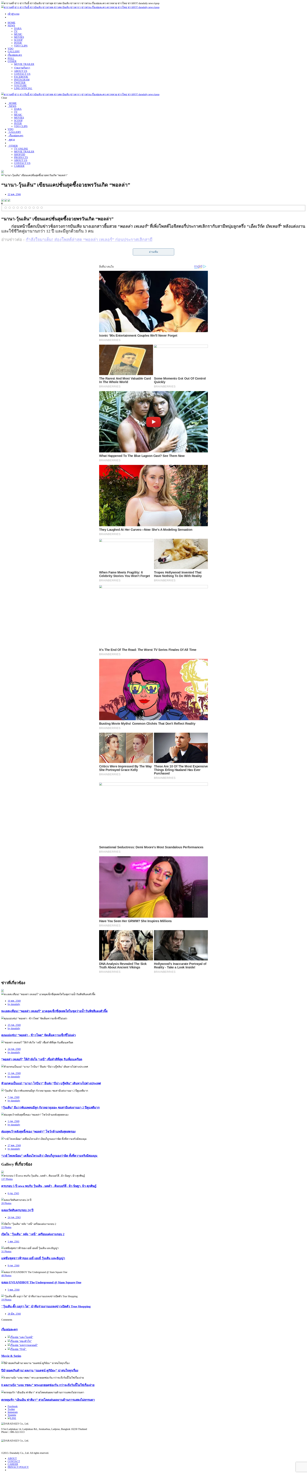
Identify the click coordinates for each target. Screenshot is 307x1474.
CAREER (19, 166)
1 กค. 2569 (13, 1121)
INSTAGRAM (21, 79)
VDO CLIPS (21, 45)
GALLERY (14, 51)
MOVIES (19, 37)
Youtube (12, 1415)
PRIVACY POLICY (18, 1467)
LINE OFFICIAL (23, 88)
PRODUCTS (21, 157)
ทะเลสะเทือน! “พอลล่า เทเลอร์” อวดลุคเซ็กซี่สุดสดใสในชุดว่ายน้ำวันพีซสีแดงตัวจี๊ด (54, 1011)
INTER (18, 42)
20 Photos (6, 1203)
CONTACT (14, 1461)
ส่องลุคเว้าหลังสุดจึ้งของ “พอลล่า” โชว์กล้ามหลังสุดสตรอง (38, 1131)
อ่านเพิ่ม (153, 251)
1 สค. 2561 (13, 1241)
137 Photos (7, 1179)
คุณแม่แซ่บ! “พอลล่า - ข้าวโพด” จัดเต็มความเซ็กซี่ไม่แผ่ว (38, 1035)
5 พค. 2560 (14, 1289)
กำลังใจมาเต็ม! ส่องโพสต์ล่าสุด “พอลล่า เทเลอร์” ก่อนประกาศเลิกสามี (89, 239)
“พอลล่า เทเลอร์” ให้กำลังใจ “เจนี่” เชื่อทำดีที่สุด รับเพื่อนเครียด (41, 1059)
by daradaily (14, 1004)
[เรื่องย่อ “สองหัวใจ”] (20, 1341)
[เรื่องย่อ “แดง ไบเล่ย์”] (20, 1337)
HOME (11, 22)
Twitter (11, 1409)
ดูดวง (11, 139)
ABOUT (12, 1458)
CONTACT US (22, 74)
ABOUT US (20, 71)
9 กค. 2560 (13, 1265)
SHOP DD (19, 154)
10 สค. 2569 (14, 1000)
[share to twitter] (5, 200)
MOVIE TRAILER (24, 64)
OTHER (12, 61)
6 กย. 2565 (13, 1193)
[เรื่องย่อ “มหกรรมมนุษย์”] (23, 1345)
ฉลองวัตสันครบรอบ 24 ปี (17, 1210)
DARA (18, 28)
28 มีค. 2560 (14, 1313)
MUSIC (18, 34)
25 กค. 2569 (14, 1025)
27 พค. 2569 (14, 1145)
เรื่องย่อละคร (15, 55)
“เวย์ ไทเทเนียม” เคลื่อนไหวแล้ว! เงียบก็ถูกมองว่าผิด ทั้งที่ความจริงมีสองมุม (49, 1155)
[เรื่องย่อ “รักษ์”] (17, 1349)
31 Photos (6, 1251)
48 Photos (6, 1275)
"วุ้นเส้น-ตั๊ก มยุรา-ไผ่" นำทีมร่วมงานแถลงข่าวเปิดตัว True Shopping (46, 1306)
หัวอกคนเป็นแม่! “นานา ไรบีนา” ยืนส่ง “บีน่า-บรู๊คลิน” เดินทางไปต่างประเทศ (51, 1083)
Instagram (13, 1412)
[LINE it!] (9, 200)
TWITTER (19, 82)
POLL (11, 58)
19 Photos (6, 1299)
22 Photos (6, 1227)
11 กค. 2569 (14, 1073)
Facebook (13, 1406)
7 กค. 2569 (13, 1097)
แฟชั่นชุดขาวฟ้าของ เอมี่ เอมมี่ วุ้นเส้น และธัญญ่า (33, 1258)
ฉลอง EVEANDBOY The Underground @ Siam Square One (41, 1282)
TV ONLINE (21, 148)
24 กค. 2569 (14, 1049)
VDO (10, 48)
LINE (13, 1418)
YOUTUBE (20, 85)
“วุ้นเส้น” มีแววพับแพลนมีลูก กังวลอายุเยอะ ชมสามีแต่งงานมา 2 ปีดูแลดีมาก (50, 1107)
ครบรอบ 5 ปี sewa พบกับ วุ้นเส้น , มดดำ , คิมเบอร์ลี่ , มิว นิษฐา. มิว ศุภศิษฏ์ (48, 1186)
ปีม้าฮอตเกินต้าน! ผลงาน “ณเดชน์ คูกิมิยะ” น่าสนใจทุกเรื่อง (39, 1370)
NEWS (11, 25)
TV (16, 31)
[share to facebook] (2, 200)
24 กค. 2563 (14, 1217)
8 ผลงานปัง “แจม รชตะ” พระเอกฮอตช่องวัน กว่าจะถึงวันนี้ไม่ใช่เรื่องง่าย (47, 1385)
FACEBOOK (21, 76)
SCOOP (18, 40)
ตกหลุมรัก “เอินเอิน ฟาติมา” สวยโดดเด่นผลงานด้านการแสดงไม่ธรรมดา (48, 1399)
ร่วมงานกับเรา (22, 67)
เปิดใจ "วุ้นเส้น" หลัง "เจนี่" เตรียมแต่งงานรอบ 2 (32, 1234)
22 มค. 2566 (14, 194)
